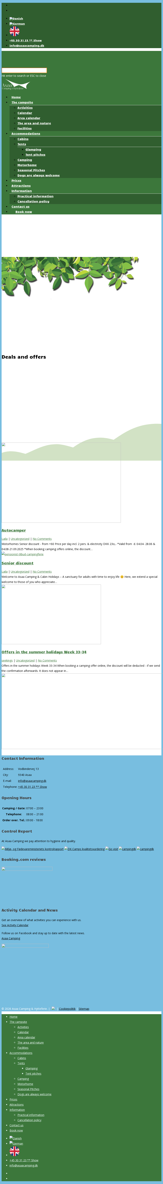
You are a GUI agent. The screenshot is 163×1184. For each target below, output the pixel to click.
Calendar (24, 113)
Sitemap (84, 1009)
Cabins (22, 139)
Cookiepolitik (67, 1009)
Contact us (20, 206)
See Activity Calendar (15, 925)
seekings (7, 660)
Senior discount (17, 563)
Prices (16, 180)
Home (16, 97)
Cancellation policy (33, 201)
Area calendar (28, 118)
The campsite (22, 102)
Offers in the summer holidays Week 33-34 (44, 652)
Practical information (35, 196)
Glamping (33, 149)
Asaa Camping (11, 938)
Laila (5, 539)
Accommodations (26, 133)
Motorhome (27, 165)
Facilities (24, 128)
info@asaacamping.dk (27, 45)
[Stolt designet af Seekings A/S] (53, 1009)
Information (22, 191)
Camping (24, 159)
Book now (24, 211)
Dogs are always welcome (38, 175)
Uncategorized (20, 539)
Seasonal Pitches (31, 170)
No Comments (42, 539)
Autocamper (14, 530)
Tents (21, 144)
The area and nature (34, 123)
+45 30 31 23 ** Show (26, 40)
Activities (25, 107)
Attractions (21, 185)
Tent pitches (35, 154)
